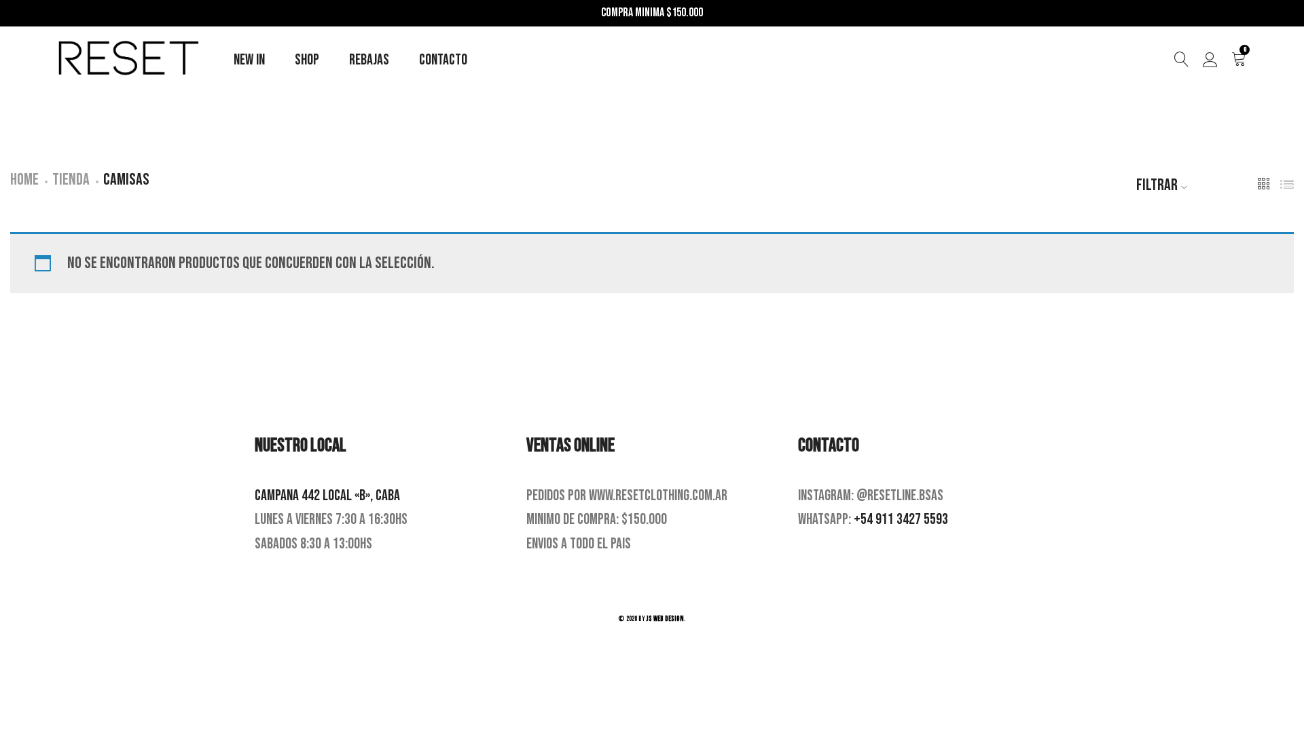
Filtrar (1157, 185)
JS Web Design (665, 618)
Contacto (443, 60)
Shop (307, 60)
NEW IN (249, 60)
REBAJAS (369, 60)
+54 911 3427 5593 (901, 519)
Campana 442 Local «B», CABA (327, 496)
